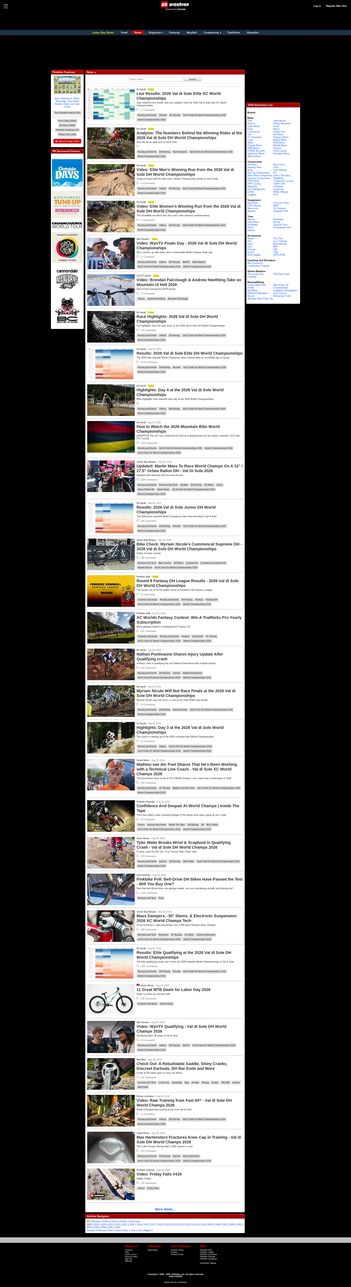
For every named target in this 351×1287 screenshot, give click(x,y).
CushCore (278, 189)
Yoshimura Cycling (283, 181)
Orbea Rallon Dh (146, 489)
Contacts (129, 1250)
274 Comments (149, 362)
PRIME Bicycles (256, 150)
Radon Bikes (280, 140)
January (91, 1230)
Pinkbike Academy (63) (67, 130)
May (126, 1230)
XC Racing (174, 115)
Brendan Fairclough (178, 298)
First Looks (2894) (67, 121)
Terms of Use (131, 1254)
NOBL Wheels (280, 192)
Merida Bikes (280, 145)
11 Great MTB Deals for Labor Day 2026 (173, 989)
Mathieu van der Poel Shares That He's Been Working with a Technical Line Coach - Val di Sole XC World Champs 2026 (187, 769)
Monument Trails (282, 296)
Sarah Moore (143, 760)
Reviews (95, 1221)
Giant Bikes (253, 126)
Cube (250, 140)
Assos (250, 252)
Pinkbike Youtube (207, 1256)
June (132, 1230)
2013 (181, 1224)
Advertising (153, 1250)
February (101, 1230)
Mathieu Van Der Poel (184, 788)
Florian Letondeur (145, 1096)
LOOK (250, 192)
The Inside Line (255, 274)
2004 (89, 1227)
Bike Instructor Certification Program (258, 264)
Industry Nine (254, 167)
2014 (174, 1224)
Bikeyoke (252, 186)
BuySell (192, 32)
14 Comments (148, 330)
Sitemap (128, 1261)
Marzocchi (252, 208)
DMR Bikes (253, 148)
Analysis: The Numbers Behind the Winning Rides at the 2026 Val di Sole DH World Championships (189, 135)
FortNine (251, 276)
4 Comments (148, 183)
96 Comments (148, 929)
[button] (138, 110)
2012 (189, 1224)
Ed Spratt (141, 89)
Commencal (192, 563)
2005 (238, 1224)
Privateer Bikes (281, 153)
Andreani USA (280, 211)
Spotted (184, 485)
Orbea (219, 485)
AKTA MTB (279, 254)
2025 (96, 1224)
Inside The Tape (177, 824)
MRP (276, 205)
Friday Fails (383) (67, 134)
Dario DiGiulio (144, 875)
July (139, 1230)
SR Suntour (279, 208)
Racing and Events (147, 115)
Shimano (252, 164)
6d (202, 824)
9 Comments (148, 1040)
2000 (117, 1227)
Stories (123, 1221)
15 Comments (148, 667)
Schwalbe (252, 224)
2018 (146, 1224)
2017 (153, 1224)
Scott (276, 126)
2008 (217, 1224)
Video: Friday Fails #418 (159, 1174)
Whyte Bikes (254, 156)
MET (275, 246)
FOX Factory (254, 205)
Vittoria (251, 230)
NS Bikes (278, 134)
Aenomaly (177, 1082)
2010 (203, 1224)
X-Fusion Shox (281, 202)
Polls (161, 898)
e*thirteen (278, 186)
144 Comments (149, 893)
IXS (249, 241)
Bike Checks (165, 563)
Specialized (279, 120)
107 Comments (149, 966)
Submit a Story (177, 1250)
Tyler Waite (188, 861)
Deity (250, 170)
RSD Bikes (279, 142)
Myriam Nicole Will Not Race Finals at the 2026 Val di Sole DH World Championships (186, 693)
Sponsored (197, 636)
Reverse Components (258, 178)
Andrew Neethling (156, 298)
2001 (110, 1227)
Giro (249, 246)
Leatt (250, 244)
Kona (250, 129)
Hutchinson (253, 222)
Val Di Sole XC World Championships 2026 (159, 453)
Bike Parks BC (281, 285)
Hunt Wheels (280, 170)
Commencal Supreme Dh (213, 563)
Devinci (251, 123)
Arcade (195, 1082)
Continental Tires (282, 227)
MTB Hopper (254, 254)
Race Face (279, 164)
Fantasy (174, 32)
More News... (165, 1209)
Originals (155, 32)
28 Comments (148, 557)
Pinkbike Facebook (208, 1254)
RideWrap (278, 178)
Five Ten (277, 238)
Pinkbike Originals (146, 801)
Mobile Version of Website (175, 1282)
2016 (160, 1224)
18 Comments (148, 998)
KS (275, 172)
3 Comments (148, 220)
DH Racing (164, 152)
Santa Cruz (279, 131)
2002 (103, 1227)
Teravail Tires (280, 224)
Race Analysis (180, 152)
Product (174, 1252)
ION (275, 249)
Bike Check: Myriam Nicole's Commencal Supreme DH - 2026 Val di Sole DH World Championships (189, 546)
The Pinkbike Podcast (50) (67, 113)
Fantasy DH (212, 599)
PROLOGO (253, 181)
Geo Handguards (256, 189)
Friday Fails (153, 1188)
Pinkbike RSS (206, 1250)
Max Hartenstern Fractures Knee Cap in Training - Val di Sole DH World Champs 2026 (189, 1139)
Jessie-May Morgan (146, 462)
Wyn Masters (143, 239)
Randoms (163, 934)
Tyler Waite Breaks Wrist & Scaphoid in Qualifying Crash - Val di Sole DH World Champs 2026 (184, 845)
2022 (117, 1224)
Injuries (176, 673)
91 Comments (148, 631)
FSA (275, 194)
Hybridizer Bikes (256, 153)
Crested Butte (280, 287)
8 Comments (148, 819)
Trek (249, 120)
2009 (210, 1224)
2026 (89, 1224)
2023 (110, 1224)
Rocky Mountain (281, 123)
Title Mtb (225, 1082)
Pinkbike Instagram (208, 1259)
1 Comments (148, 110)
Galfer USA (279, 183)
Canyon (277, 148)
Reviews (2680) (67, 125)
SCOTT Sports (144, 275)
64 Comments (148, 521)
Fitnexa (205, 1082)
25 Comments (148, 1183)
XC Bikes (189, 934)
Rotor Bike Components (260, 175)
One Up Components (258, 172)
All (88, 1221)
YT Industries (254, 137)
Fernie (250, 287)
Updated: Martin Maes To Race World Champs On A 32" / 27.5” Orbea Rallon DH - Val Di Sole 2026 (190, 468)
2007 (224, 1224)
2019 (139, 1224)
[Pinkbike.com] (175, 4)
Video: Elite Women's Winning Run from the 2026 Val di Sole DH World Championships (189, 208)
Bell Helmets (280, 244)
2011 (196, 1224)
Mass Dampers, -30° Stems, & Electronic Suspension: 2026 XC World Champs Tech (187, 918)
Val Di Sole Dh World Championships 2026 (204, 115)
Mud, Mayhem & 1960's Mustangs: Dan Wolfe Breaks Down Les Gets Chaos (67, 102)
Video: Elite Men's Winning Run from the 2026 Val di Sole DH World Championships (185, 172)
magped (251, 194)
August (147, 1230)
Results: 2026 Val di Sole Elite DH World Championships (190, 353)
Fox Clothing (280, 241)
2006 (231, 1224)
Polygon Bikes (281, 137)
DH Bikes (209, 485)
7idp (275, 252)
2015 (167, 1224)
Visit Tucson (280, 293)
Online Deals (166, 1003)
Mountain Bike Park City (260, 298)
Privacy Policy (131, 1256)
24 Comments (148, 1151)
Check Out (164, 1082)
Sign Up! (128, 1259)
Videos (162, 188)
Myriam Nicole (145, 567)
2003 (96, 1227)
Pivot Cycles (280, 150)
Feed (124, 32)
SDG (275, 167)
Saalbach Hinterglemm (285, 290)
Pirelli (250, 227)
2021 (124, 1224)
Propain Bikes (254, 145)
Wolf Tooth (143, 1087)
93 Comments (148, 1077)
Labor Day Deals (103, 32)
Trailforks (233, 32)
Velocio (236, 1082)
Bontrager (278, 219)
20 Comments (148, 856)
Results (163, 115)
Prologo (251, 249)
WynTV (186, 262)
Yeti (249, 134)
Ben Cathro (212, 824)
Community (211, 32)
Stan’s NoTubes (281, 175)
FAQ (127, 1252)
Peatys (215, 1082)
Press (115, 1221)
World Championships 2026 (151, 119)
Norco (276, 129)
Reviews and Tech (168, 485)
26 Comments (148, 782)
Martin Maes (163, 489)
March (111, 1230)
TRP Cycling (254, 183)
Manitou (251, 211)
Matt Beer (141, 1059)
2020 (132, 1224)
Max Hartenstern (191, 1156)
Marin (250, 142)
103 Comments (149, 443)
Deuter (250, 238)
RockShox (252, 202)
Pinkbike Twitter (207, 1252)
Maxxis (251, 219)
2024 (103, 1224)
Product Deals (177, 1254)
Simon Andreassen (206, 934)
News (138, 32)
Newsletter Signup (208, 1263)
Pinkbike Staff (143, 576)
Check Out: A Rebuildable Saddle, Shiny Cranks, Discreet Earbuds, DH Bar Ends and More (182, 1066)
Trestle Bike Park (256, 285)
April (119, 1230)
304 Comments (149, 479)
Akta (187, 1082)
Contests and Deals (147, 599)
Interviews (134, 1221)
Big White (252, 290)
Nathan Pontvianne (192, 673)
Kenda (276, 222)
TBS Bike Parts (281, 274)
